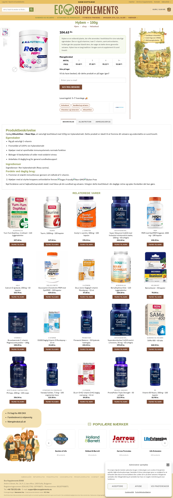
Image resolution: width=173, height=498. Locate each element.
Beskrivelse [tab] (68, 122)
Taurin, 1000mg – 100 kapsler (52, 233)
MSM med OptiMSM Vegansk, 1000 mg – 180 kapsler (155, 234)
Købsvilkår (165, 2)
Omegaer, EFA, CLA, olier (114, 18)
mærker (132, 2)
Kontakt (157, 2)
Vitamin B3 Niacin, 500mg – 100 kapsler (155, 394)
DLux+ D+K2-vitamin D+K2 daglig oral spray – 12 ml (86, 394)
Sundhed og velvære (44, 18)
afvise (138, 486)
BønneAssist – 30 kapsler (155, 288)
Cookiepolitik (129, 492)
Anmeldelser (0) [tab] (103, 122)
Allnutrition (87, 110)
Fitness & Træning (91, 18)
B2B (102, 477)
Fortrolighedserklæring (143, 492)
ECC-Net (46, 492)
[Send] (31, 9)
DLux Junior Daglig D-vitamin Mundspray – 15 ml (86, 289)
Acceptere (117, 486)
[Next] (51, 50)
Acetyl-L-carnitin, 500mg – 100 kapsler (86, 234)
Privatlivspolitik (82, 477)
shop (84, 26)
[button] (168, 465)
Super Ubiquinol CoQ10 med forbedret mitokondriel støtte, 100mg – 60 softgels (121, 235)
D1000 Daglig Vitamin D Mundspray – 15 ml (52, 341)
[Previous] (15, 50)
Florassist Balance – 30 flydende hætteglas (86, 341)
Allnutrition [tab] (85, 122)
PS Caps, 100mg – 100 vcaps (18, 393)
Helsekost (94, 26)
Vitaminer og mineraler (68, 18)
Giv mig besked (71, 87)
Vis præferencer (160, 486)
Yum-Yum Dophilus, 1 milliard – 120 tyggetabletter (18, 234)
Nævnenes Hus (19, 492)
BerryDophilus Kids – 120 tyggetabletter (121, 289)
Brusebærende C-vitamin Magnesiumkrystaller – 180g (18, 341)
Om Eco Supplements (144, 2)
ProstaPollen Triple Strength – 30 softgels (121, 394)
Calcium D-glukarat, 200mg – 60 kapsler (17, 289)
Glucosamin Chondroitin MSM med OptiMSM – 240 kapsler (52, 289)
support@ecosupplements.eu (40, 489)
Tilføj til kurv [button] (17, 244)
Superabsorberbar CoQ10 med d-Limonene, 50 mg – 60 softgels (121, 341)
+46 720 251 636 (14, 489)
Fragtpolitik (52, 477)
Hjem (76, 26)
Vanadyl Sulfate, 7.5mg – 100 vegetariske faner (52, 394)
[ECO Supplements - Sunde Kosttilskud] (86, 9)
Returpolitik (39, 477)
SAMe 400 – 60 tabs (155, 340)
